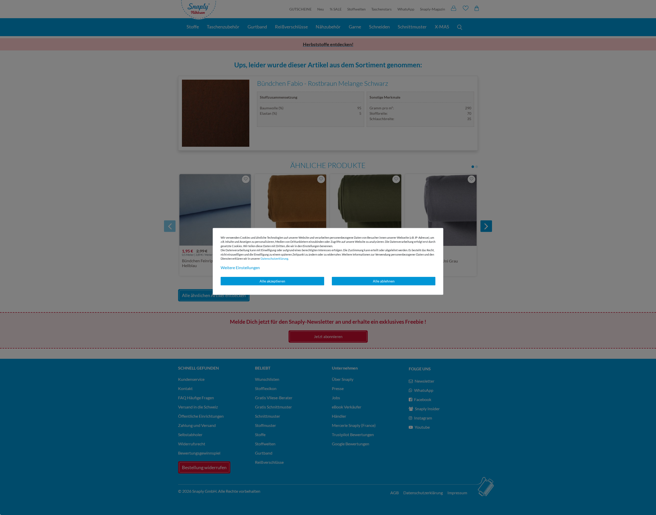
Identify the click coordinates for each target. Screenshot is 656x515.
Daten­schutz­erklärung (274, 258)
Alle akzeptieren (272, 281)
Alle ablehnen (384, 281)
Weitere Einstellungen (240, 267)
